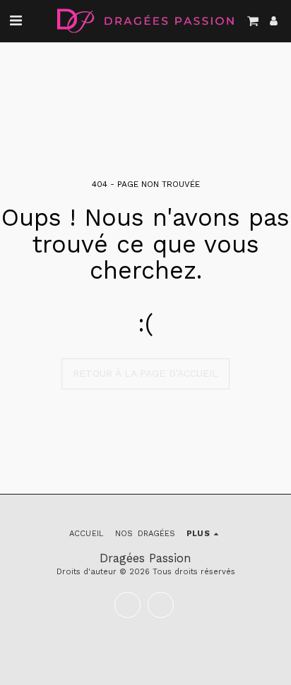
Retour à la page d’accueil (145, 373)
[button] (16, 20)
